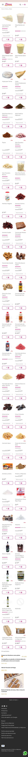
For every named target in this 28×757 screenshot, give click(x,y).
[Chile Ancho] (7, 407)
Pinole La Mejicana (20, 473)
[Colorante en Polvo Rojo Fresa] (20, 492)
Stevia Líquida (6, 553)
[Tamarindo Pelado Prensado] (20, 225)
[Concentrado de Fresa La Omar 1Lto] (7, 317)
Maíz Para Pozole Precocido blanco (20, 173)
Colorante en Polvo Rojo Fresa (20, 500)
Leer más (4, 663)
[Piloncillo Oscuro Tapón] (20, 256)
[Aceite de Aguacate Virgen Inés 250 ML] (7, 575)
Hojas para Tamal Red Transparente (7, 638)
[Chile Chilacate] (20, 407)
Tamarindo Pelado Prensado (20, 233)
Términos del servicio (7, 737)
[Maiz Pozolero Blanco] (7, 166)
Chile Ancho (5, 414)
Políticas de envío (6, 735)
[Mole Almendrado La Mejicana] (20, 630)
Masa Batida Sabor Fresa (7, 56)
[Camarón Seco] (7, 436)
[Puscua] (7, 492)
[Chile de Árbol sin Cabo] (20, 376)
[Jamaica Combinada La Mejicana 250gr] (20, 546)
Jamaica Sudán (6, 232)
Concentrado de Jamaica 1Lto (6, 354)
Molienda (18, 608)
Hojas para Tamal (7, 81)
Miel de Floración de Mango (8, 667)
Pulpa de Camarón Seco (20, 444)
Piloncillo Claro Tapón (6, 294)
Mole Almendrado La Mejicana (20, 638)
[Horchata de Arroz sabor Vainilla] (7, 376)
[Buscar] (20, 4)
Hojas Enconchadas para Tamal (20, 83)
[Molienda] (20, 601)
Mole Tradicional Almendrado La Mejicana (13, 727)
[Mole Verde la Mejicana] (20, 106)
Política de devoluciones (8, 733)
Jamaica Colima (19, 203)
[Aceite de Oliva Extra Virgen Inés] (7, 601)
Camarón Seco (6, 443)
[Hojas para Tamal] (7, 74)
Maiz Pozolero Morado (19, 143)
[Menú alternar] (3, 4)
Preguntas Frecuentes (7, 725)
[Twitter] (2, 706)
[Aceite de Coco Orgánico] (20, 575)
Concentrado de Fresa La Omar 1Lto (6, 325)
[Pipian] (7, 135)
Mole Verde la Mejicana (19, 114)
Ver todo (24, 656)
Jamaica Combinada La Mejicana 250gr (19, 555)
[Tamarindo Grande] (7, 256)
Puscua (4, 499)
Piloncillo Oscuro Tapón (20, 263)
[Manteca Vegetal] (7, 196)
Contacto (4, 713)
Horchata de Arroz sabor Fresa (20, 354)
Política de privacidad (7, 731)
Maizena (17, 524)
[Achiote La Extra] (7, 466)
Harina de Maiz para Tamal (6, 25)
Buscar (3, 721)
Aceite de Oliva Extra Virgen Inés (7, 609)
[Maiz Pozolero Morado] (20, 135)
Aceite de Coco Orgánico (19, 583)
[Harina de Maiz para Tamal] (7, 18)
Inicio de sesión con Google (9, 717)
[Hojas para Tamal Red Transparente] (7, 630)
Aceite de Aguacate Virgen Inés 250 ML (7, 584)
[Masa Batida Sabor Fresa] (7, 48)
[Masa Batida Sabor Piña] (20, 48)
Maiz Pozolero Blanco (6, 173)
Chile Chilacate (19, 414)
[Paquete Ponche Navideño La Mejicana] (7, 517)
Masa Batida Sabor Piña (20, 56)
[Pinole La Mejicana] (20, 466)
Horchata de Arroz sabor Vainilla (7, 384)
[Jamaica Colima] (20, 196)
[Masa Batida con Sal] (20, 18)
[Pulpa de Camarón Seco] (20, 436)
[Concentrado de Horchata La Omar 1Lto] (20, 317)
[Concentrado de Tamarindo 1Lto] (20, 286)
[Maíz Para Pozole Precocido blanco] (20, 166)
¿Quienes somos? (6, 715)
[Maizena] (20, 517)
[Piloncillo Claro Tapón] (7, 286)
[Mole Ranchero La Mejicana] (7, 106)
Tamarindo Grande (7, 263)
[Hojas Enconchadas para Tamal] (20, 74)
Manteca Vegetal (7, 203)
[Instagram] (6, 706)
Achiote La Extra (6, 473)
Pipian (4, 142)
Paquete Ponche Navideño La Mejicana (7, 526)
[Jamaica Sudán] (7, 225)
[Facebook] (4, 706)
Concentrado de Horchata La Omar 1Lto (20, 325)
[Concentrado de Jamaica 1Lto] (7, 346)
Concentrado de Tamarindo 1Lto (19, 294)
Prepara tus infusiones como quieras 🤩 (10, 656)
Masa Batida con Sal (20, 25)
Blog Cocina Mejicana (7, 723)
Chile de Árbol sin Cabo (20, 384)
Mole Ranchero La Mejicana (7, 114)
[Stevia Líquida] (7, 546)
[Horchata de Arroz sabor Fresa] (20, 346)
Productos (4, 710)
